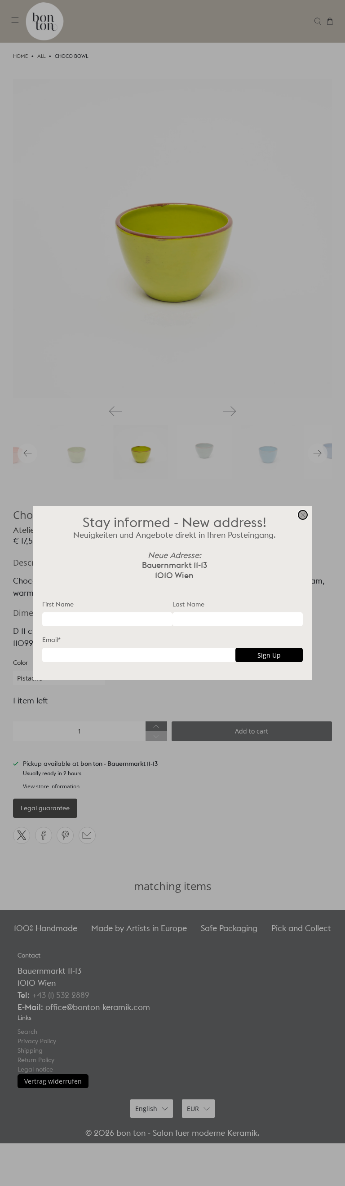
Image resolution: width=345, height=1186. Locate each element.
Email (51, 640)
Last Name (188, 604)
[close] (302, 514)
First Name (58, 604)
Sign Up (269, 655)
